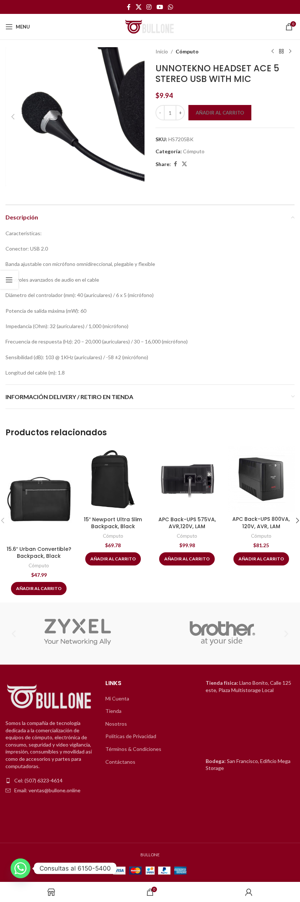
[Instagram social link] (149, 6)
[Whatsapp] (20, 868)
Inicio (161, 51)
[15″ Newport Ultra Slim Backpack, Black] (113, 479)
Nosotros (116, 724)
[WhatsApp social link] (170, 6)
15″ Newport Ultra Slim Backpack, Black (113, 523)
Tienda (113, 711)
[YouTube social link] (159, 6)
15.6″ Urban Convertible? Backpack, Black (39, 552)
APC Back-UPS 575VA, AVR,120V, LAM (187, 523)
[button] (12, 116)
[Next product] (290, 51)
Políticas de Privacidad (130, 736)
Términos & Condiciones (133, 749)
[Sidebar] (9, 280)
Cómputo (187, 51)
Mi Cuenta (117, 698)
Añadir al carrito (220, 113)
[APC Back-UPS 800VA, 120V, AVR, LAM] (261, 479)
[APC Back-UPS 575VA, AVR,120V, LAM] (187, 479)
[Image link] (49, 697)
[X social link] (138, 6)
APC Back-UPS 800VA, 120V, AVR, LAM (261, 522)
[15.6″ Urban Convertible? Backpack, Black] (38, 494)
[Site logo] (150, 26)
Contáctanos (120, 762)
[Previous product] (272, 51)
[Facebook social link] (128, 6)
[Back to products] (281, 51)
